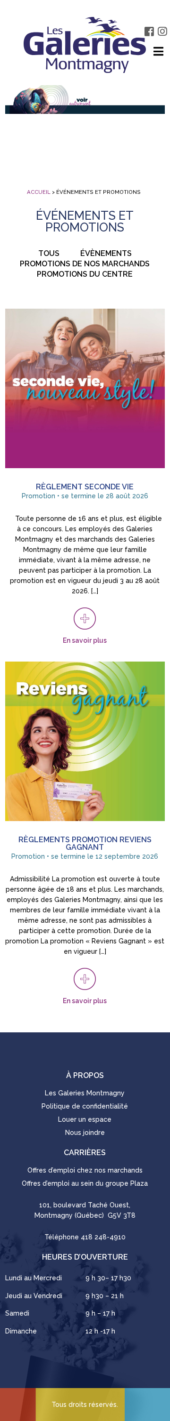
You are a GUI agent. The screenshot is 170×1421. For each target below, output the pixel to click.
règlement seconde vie (85, 486)
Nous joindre (85, 1132)
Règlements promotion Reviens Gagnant (85, 843)
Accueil (39, 192)
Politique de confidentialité (85, 1106)
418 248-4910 (103, 1237)
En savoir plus (85, 640)
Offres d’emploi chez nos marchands (85, 1170)
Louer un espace (84, 1119)
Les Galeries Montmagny (85, 1093)
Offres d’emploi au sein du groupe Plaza (85, 1183)
